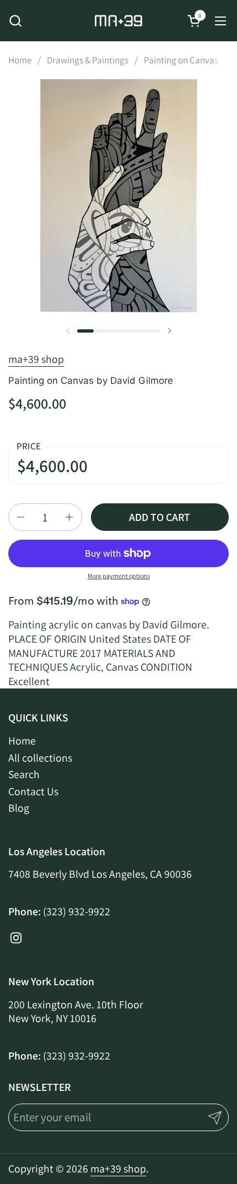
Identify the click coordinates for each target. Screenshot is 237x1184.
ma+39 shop (36, 359)
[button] (15, 21)
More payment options (119, 576)
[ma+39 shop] (118, 20)
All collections (40, 758)
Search (24, 774)
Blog (18, 808)
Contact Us (33, 791)
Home (22, 741)
